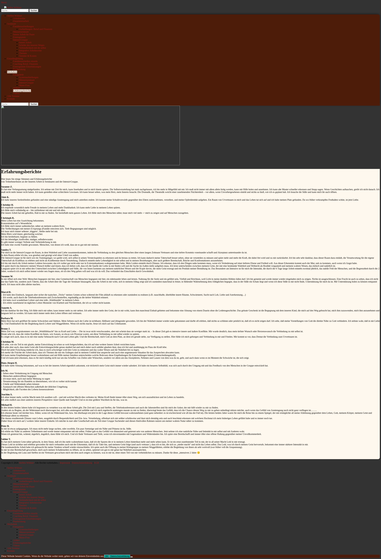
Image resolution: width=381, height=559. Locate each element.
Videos (16, 93)
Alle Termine (13, 96)
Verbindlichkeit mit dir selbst (32, 48)
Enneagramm (19, 37)
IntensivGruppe (20, 40)
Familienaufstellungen (23, 26)
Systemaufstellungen (28, 77)
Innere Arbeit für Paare (24, 34)
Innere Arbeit (25, 42)
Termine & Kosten (27, 56)
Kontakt (11, 98)
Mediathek (12, 72)
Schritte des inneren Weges (31, 45)
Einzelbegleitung (15, 58)
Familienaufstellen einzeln (25, 61)
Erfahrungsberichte (22, 90)
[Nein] (131, 556)
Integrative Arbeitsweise (30, 50)
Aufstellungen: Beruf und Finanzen (35, 29)
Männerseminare (21, 32)
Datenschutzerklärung (82, 463)
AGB (96, 463)
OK (106, 556)
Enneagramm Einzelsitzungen (27, 66)
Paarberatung (19, 69)
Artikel (16, 88)
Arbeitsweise (19, 18)
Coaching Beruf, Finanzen (25, 64)
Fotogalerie (18, 74)
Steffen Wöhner (14, 15)
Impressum (65, 463)
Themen (23, 53)
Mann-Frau (24, 85)
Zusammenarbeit (21, 21)
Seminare (11, 23)
